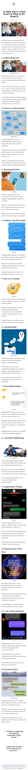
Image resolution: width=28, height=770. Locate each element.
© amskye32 (14, 580)
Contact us (15, 765)
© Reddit (14, 409)
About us (10, 765)
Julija (15, 19)
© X (14, 640)
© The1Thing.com (14, 458)
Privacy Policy (5, 765)
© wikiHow (14, 191)
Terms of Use (5, 766)
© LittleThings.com (14, 697)
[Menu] (2, 4)
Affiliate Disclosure (22, 765)
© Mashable (14, 252)
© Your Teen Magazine (14, 73)
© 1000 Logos (14, 296)
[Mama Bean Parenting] (13, 4)
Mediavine (21, 768)
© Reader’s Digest (14, 136)
